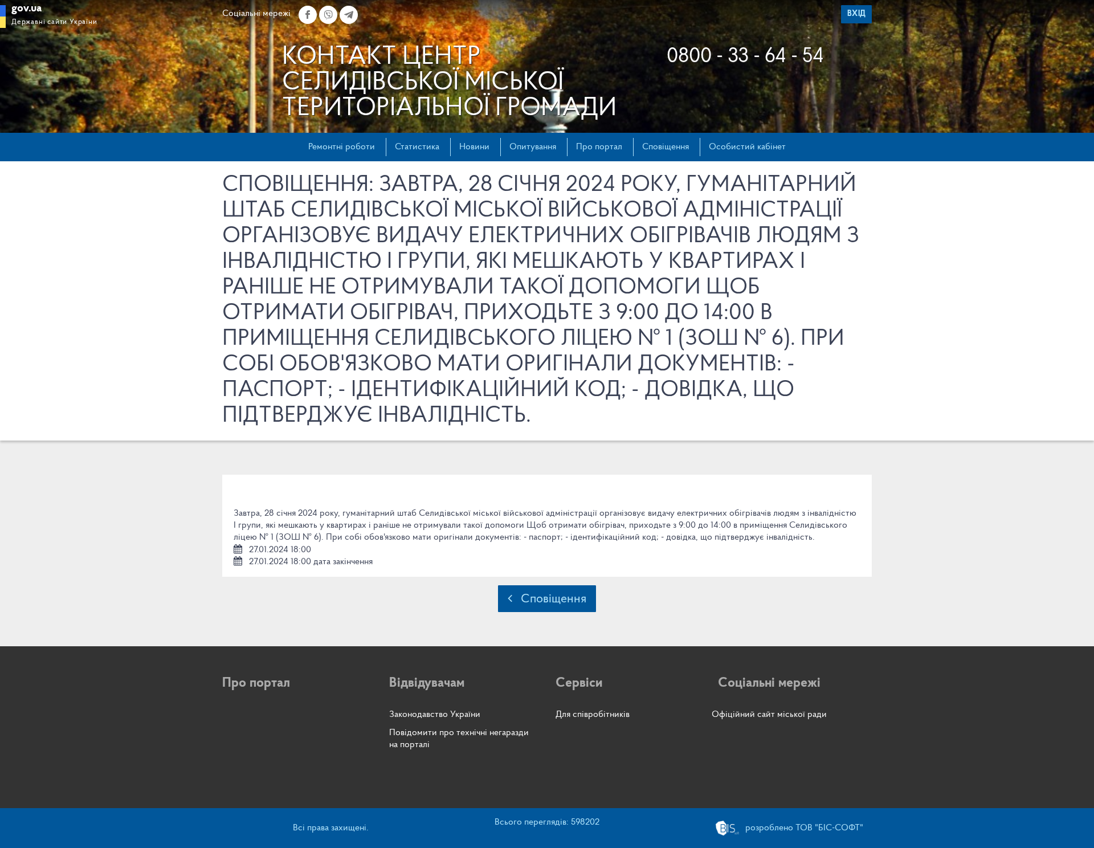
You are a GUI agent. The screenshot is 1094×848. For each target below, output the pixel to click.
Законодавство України (434, 714)
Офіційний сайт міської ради (769, 714)
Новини (474, 147)
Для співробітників (593, 714)
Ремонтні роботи (341, 147)
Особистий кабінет (747, 147)
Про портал (599, 147)
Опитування (532, 147)
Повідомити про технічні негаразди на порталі (459, 738)
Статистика (417, 147)
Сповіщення (665, 147)
